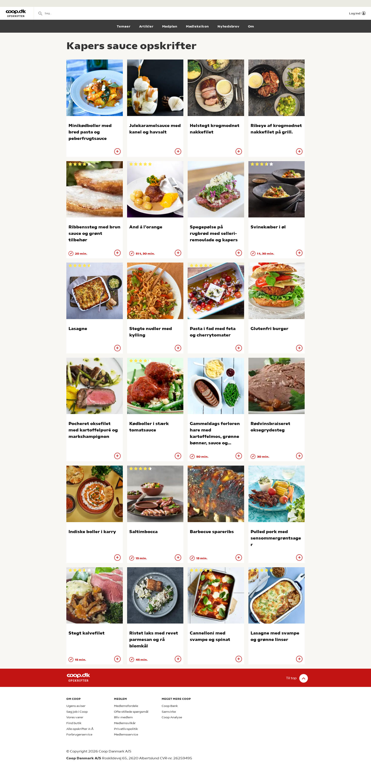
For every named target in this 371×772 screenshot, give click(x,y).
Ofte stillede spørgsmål (131, 712)
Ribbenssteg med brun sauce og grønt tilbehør (94, 233)
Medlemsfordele (126, 706)
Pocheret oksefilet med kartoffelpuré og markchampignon (93, 430)
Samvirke (169, 712)
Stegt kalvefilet (86, 633)
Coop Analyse (172, 717)
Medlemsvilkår (125, 723)
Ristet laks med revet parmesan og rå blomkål (153, 639)
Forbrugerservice (79, 734)
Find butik (73, 723)
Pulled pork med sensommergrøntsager (276, 538)
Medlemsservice (126, 734)
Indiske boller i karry (92, 531)
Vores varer (74, 717)
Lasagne (77, 328)
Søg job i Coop (77, 712)
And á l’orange (145, 227)
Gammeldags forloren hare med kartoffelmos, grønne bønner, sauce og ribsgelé (215, 436)
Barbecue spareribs (212, 531)
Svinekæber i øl (268, 227)
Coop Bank (170, 706)
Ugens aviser (75, 706)
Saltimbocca (143, 531)
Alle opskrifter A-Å (79, 729)
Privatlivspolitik (126, 729)
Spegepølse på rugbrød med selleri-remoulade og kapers (214, 233)
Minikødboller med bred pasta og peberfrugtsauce (90, 132)
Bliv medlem (123, 717)
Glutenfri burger (269, 328)
